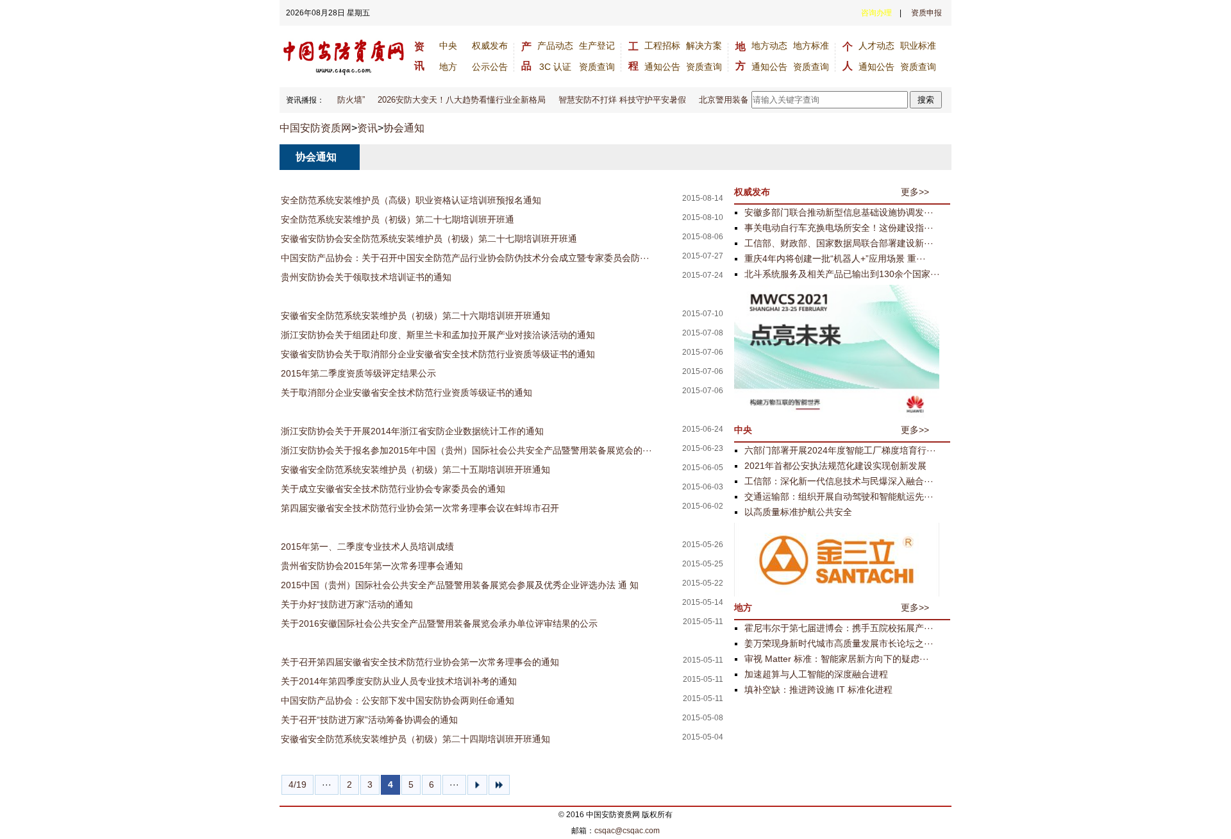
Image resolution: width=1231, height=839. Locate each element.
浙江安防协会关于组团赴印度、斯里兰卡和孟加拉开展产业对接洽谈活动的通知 (438, 335)
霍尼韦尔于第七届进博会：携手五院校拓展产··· (839, 628)
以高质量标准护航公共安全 (798, 512)
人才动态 (876, 45)
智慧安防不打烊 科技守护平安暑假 (616, 100)
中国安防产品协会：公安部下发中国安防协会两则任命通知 (397, 700)
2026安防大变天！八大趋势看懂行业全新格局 (455, 100)
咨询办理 (876, 12)
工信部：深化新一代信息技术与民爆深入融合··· (839, 481)
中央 (448, 45)
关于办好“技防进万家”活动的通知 (347, 604)
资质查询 (597, 67)
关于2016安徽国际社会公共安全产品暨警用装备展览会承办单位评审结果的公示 (439, 623)
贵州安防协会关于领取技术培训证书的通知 (366, 277)
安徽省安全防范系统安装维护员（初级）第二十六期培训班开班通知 (415, 315)
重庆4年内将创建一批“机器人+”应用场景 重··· (835, 258)
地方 (448, 67)
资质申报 (926, 12)
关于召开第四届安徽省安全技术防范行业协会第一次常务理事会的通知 (420, 662)
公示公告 (490, 67)
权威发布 (490, 45)
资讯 (367, 128)
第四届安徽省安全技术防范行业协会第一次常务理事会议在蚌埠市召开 (420, 508)
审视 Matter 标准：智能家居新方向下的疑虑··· (836, 659)
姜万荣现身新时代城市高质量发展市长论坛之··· (839, 643)
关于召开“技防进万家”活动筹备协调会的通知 (369, 720)
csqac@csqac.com (627, 830)
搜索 (925, 100)
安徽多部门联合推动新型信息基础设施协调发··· (839, 212)
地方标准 (811, 45)
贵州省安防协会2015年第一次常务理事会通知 (372, 566)
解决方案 (704, 45)
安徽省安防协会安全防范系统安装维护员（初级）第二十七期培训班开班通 (429, 238)
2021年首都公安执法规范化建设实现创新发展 (835, 466)
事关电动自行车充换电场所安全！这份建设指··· (839, 228)
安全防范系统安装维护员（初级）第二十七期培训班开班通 (397, 219)
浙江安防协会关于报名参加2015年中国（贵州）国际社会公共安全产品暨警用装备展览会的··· (466, 450)
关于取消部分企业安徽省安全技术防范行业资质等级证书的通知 (406, 392)
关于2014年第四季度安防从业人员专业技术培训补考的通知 (399, 681)
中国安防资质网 (315, 128)
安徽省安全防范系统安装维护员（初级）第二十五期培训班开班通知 (415, 469)
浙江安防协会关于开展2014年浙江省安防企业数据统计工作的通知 (412, 431)
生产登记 (597, 45)
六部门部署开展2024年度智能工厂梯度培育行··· (840, 450)
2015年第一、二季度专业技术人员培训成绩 (367, 546)
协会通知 (403, 128)
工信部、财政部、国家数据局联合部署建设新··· (839, 243)
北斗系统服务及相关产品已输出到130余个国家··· (842, 274)
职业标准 (918, 45)
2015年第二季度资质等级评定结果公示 (358, 373)
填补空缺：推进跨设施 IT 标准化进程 (818, 689)
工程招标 (662, 45)
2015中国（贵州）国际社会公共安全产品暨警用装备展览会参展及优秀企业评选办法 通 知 (460, 585)
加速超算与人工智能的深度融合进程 (816, 674)
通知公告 (662, 67)
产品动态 (555, 45)
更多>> (915, 192)
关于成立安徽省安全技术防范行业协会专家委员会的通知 (393, 489)
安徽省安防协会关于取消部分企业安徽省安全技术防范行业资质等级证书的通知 (438, 354)
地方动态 (769, 45)
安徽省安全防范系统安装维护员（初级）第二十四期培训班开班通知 (415, 739)
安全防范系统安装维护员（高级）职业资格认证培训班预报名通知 (411, 200)
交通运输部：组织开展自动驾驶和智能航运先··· (839, 496)
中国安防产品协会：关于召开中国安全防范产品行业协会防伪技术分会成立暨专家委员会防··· (465, 258)
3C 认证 (555, 67)
